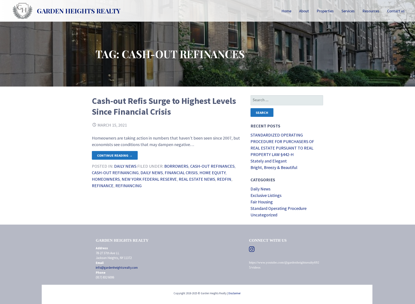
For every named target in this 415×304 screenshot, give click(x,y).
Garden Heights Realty (78, 10)
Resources (370, 10)
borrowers (176, 166)
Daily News (125, 166)
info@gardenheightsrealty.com (117, 267)
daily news (151, 172)
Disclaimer (234, 293)
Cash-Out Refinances (212, 166)
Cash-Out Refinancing (115, 172)
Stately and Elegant (269, 161)
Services (348, 10)
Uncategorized (264, 214)
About (304, 10)
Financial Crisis (181, 172)
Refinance (102, 185)
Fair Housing (262, 201)
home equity (212, 172)
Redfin (224, 179)
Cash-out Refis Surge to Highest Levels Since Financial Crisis (164, 106)
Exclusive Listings (266, 195)
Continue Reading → (114, 155)
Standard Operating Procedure (278, 208)
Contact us (396, 10)
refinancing (128, 185)
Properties (325, 10)
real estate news (197, 179)
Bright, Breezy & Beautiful (274, 167)
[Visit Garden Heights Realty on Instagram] (252, 250)
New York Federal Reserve (149, 179)
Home (286, 10)
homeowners (106, 179)
